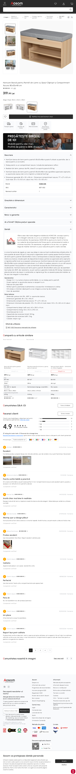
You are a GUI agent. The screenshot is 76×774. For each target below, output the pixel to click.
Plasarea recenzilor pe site (61, 701)
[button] (38, 155)
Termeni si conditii (59, 693)
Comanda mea (36, 710)
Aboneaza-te (24, 711)
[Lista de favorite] (55, 4)
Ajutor (34, 715)
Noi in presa (35, 698)
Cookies (55, 695)
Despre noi (35, 682)
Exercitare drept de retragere (41, 718)
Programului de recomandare (41, 688)
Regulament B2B (37, 693)
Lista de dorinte (37, 713)
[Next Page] (50, 650)
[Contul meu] (64, 4)
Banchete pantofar (50, 17)
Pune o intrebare (65, 405)
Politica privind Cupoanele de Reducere (62, 708)
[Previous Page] (26, 650)
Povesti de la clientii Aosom (40, 695)
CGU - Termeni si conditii (61, 698)
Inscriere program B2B (39, 690)
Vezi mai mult (59, 658)
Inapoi (6, 17)
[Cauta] (70, 9)
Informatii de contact (39, 685)
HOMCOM (42, 184)
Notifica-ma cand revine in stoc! (42, 117)
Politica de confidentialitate (16, 719)
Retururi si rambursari (60, 688)
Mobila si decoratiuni (14, 17)
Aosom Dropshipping (38, 701)
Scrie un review (65, 413)
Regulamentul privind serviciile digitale (62, 704)
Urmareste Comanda (38, 720)
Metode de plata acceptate (62, 682)
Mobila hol (26, 17)
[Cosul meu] (72, 4)
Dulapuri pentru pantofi (37, 17)
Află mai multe (24, 420)
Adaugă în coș (14, 371)
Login (33, 707)
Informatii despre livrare (61, 685)
